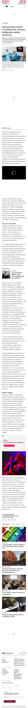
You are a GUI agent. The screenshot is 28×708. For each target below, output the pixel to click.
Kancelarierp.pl (17, 675)
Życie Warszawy (18, 678)
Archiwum (4, 674)
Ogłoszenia (4, 671)
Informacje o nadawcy (19, 663)
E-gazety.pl (16, 671)
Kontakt (4, 660)
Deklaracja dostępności (19, 665)
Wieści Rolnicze (17, 677)
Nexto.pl (16, 672)
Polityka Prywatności (19, 659)
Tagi (23, 524)
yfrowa (12, 6)
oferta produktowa (6, 687)
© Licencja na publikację (8, 514)
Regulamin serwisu (18, 662)
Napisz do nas (5, 662)
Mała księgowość (18, 674)
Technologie (5, 23)
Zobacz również (5, 524)
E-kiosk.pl (16, 669)
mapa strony (5, 685)
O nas (3, 659)
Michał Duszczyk (6, 128)
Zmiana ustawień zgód (19, 660)
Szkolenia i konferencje (7, 682)
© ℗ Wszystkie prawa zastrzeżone (10, 515)
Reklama (4, 669)
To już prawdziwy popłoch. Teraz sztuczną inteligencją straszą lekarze (17, 275)
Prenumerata (5, 672)
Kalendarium (17, 685)
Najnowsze (18, 524)
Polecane (12, 524)
